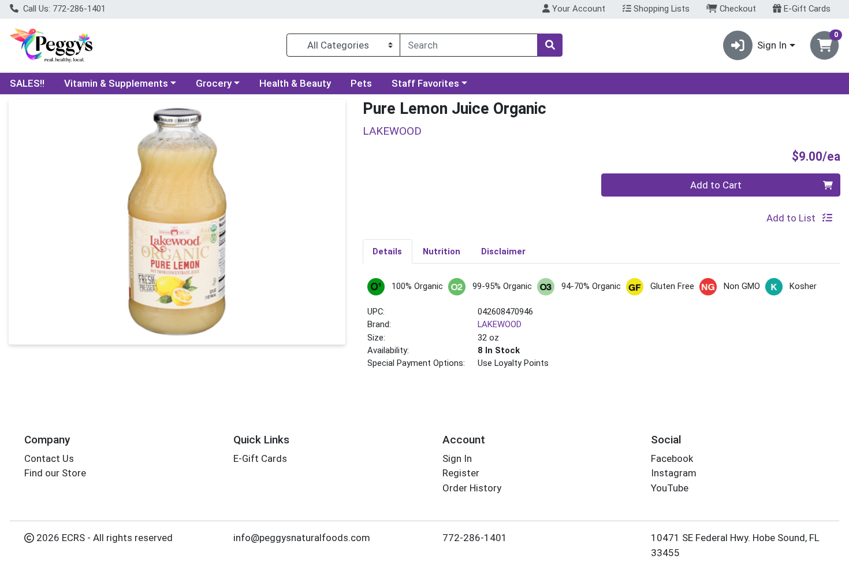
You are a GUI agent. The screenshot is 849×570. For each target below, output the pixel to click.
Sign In (457, 458)
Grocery (214, 83)
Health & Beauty (295, 83)
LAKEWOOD (500, 324)
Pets (361, 83)
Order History (471, 488)
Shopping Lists (660, 8)
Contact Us (49, 458)
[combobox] (469, 45)
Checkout (736, 8)
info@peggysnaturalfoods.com (301, 537)
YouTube (669, 488)
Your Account (577, 8)
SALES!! (27, 83)
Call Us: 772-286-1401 (63, 8)
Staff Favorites (425, 83)
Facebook (672, 458)
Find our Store (55, 473)
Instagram (674, 473)
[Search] (550, 45)
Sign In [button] (772, 45)
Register (460, 473)
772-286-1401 (474, 537)
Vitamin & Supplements (116, 83)
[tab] (388, 250)
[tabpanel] (602, 328)
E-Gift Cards (806, 8)
